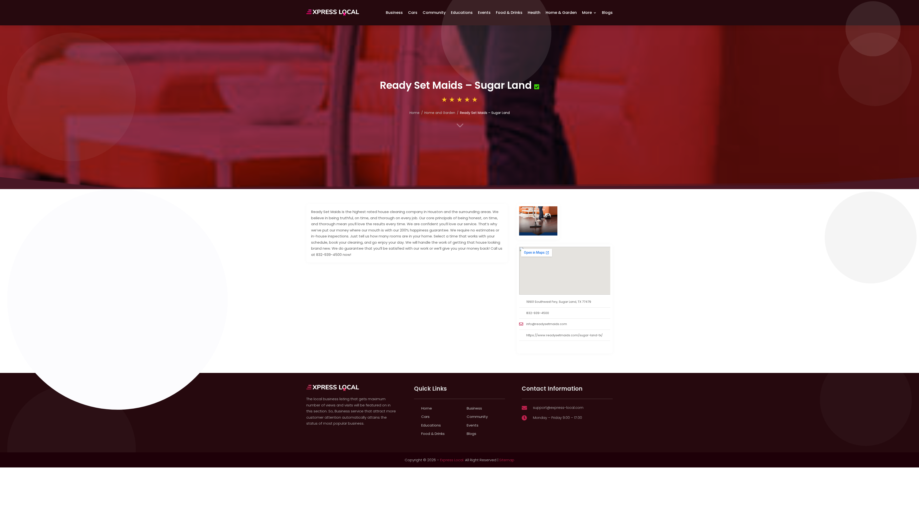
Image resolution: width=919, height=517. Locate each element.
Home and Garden (439, 112)
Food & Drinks (509, 12)
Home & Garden (561, 12)
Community (434, 12)
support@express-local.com (558, 407)
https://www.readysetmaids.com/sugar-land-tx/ (564, 335)
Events (484, 12)
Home (414, 112)
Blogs (607, 12)
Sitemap (506, 459)
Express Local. (452, 459)
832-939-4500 (537, 313)
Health (534, 12)
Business (394, 12)
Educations (462, 12)
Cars (412, 12)
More (587, 12)
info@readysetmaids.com (546, 324)
